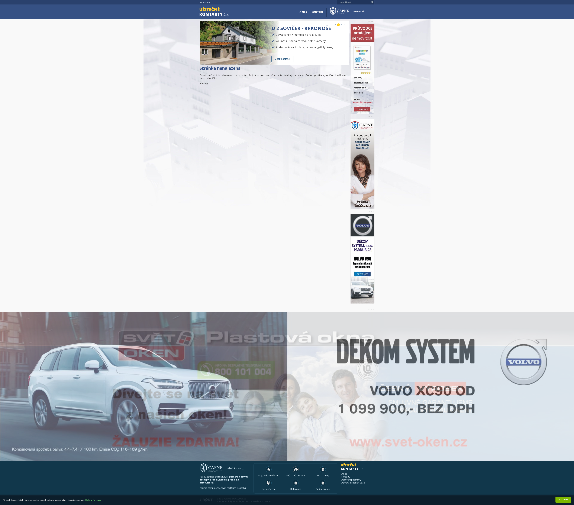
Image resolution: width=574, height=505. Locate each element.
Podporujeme (323, 488)
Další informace (93, 500)
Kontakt (317, 12)
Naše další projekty (296, 475)
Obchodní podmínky (351, 479)
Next (344, 60)
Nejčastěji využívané (268, 475)
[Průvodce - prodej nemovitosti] (362, 69)
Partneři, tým (268, 488)
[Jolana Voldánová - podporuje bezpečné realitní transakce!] (362, 164)
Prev (340, 60)
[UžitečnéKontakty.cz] (218, 12)
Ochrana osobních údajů (353, 482)
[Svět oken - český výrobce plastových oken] (287, 386)
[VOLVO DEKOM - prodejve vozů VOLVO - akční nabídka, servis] (362, 259)
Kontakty (345, 476)
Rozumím (563, 500)
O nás (303, 12)
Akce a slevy (322, 475)
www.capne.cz (206, 2)
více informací (282, 59)
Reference (295, 488)
